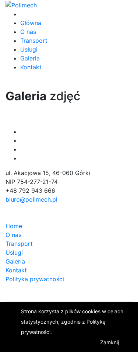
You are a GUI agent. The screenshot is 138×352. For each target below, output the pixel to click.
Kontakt (31, 67)
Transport (33, 40)
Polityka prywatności (35, 279)
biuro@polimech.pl (31, 199)
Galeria (30, 58)
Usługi (29, 49)
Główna (30, 23)
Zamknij (109, 342)
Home (14, 226)
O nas (28, 31)
